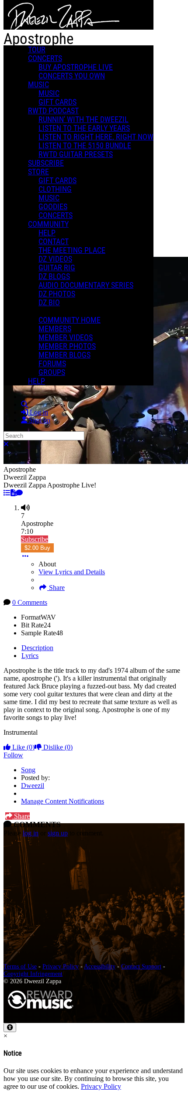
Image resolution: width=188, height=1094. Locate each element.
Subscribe (34, 539)
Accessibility (99, 966)
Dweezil (32, 785)
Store (38, 171)
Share (56, 587)
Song (28, 770)
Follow (13, 755)
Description (37, 647)
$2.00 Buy (37, 548)
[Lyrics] (13, 493)
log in (30, 833)
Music (38, 84)
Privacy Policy (60, 966)
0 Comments (29, 602)
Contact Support (141, 966)
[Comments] (19, 493)
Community (48, 224)
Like (22, 747)
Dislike (57, 747)
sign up (58, 833)
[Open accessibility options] (9, 1027)
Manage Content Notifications (62, 801)
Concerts (45, 58)
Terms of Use (20, 966)
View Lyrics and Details (71, 572)
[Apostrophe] (6, 493)
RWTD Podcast (53, 110)
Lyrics (29, 655)
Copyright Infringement (33, 973)
